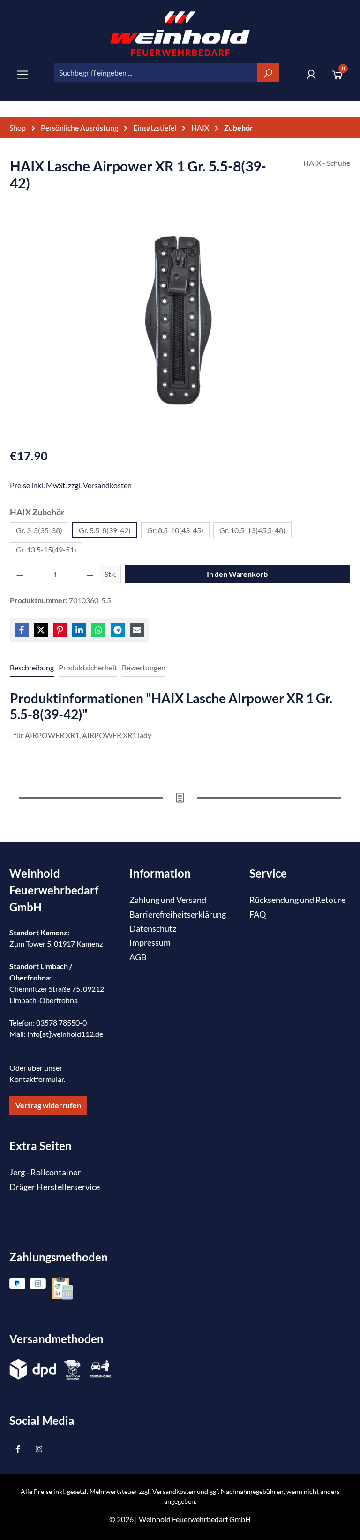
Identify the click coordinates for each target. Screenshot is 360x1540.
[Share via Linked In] (79, 630)
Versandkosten (173, 1491)
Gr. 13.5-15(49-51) (46, 549)
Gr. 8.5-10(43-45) (175, 530)
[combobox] (155, 72)
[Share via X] (41, 630)
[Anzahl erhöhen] (90, 574)
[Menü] (22, 74)
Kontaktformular (36, 1078)
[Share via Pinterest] (60, 630)
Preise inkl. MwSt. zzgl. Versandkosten (71, 485)
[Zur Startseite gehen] (180, 33)
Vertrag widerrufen (48, 1105)
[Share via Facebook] (22, 630)
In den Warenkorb (237, 573)
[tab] (32, 668)
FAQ (257, 914)
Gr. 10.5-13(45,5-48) (252, 530)
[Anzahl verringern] (20, 574)
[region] (180, 328)
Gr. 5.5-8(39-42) (105, 530)
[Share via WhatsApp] (98, 630)
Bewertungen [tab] (143, 667)
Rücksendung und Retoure (297, 900)
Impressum (150, 943)
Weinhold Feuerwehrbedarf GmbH (195, 1519)
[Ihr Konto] (311, 74)
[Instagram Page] (38, 1448)
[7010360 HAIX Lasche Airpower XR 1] (180, 319)
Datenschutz (152, 928)
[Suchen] (268, 72)
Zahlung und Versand (167, 900)
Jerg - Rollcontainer (45, 1172)
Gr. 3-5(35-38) (39, 530)
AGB (138, 957)
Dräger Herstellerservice (54, 1187)
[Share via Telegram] (118, 630)
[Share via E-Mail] (137, 630)
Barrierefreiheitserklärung (177, 914)
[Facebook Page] (17, 1448)
